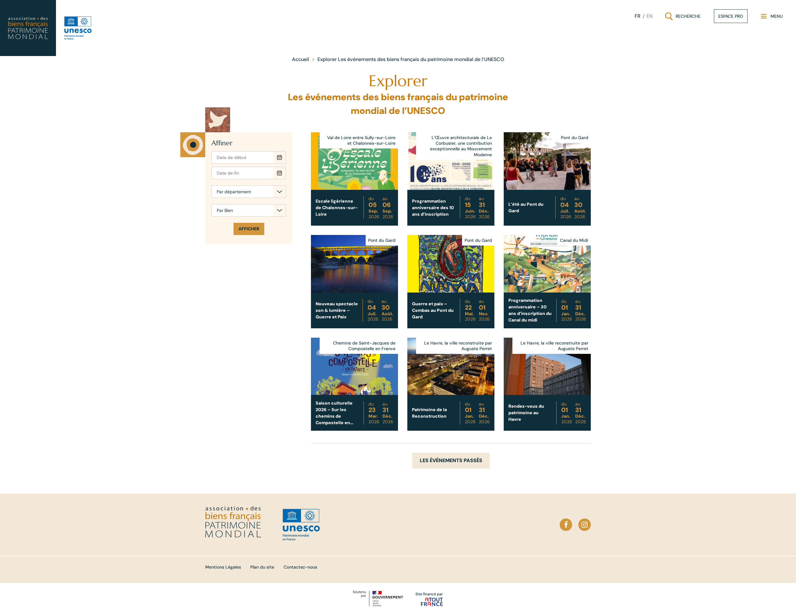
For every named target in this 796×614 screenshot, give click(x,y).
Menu (772, 17)
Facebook (566, 524)
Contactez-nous (300, 567)
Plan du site (262, 567)
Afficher (248, 229)
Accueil (300, 59)
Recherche (683, 17)
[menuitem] (638, 16)
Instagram (584, 524)
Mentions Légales (223, 567)
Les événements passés (451, 460)
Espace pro (730, 16)
